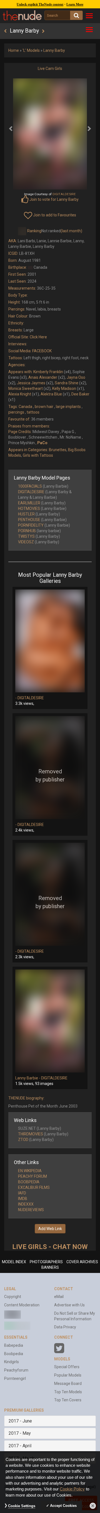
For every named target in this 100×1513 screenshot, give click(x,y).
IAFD (22, 1193)
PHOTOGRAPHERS (46, 1262)
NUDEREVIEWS (31, 1210)
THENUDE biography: (26, 1098)
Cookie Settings (21, 1506)
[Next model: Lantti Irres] (43, 31)
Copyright (12, 1296)
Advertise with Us (69, 1305)
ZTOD (23, 1139)
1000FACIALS (30, 486)
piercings (16, 412)
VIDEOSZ (26, 542)
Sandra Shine (66, 383)
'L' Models (31, 50)
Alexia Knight (19, 394)
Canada (25, 406)
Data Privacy (65, 1327)
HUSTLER (26, 514)
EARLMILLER (29, 503)
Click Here (38, 337)
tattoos (33, 412)
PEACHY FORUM (32, 1176)
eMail (59, 1296)
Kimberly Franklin (48, 372)
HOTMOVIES (29, 508)
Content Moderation (21, 1305)
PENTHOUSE (29, 519)
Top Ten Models (68, 1392)
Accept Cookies (63, 1506)
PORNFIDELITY (31, 525)
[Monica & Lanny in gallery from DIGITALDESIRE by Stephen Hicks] (50, 641)
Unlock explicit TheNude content (40, 4)
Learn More (74, 4)
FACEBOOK (42, 351)
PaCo (42, 443)
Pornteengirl (15, 1378)
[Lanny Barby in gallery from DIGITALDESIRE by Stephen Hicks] (50, 767)
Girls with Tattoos (38, 455)
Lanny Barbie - (28, 1078)
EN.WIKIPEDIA (30, 1171)
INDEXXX (26, 1204)
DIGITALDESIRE (31, 492)
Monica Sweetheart (25, 388)
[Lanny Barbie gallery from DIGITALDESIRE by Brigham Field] (50, 1020)
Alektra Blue (51, 394)
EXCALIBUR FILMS (34, 1187)
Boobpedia (13, 1353)
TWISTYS (26, 536)
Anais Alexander (42, 377)
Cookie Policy (72, 1489)
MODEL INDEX (14, 1262)
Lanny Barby (54, 50)
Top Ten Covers (67, 1400)
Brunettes (57, 450)
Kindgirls (11, 1362)
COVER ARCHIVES (82, 1262)
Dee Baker (80, 394)
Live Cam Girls (50, 68)
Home (13, 50)
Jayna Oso (76, 377)
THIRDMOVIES (30, 1134)
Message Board (68, 1383)
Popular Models (67, 1375)
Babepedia (13, 1345)
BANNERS (50, 1267)
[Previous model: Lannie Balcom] (5, 31)
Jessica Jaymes (31, 383)
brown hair (44, 406)
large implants (68, 406)
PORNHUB (27, 531)
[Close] (93, 1506)
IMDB (22, 1198)
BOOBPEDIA (28, 1182)
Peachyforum (16, 1370)
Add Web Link (50, 1228)
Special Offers (66, 1367)
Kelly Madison (64, 388)
